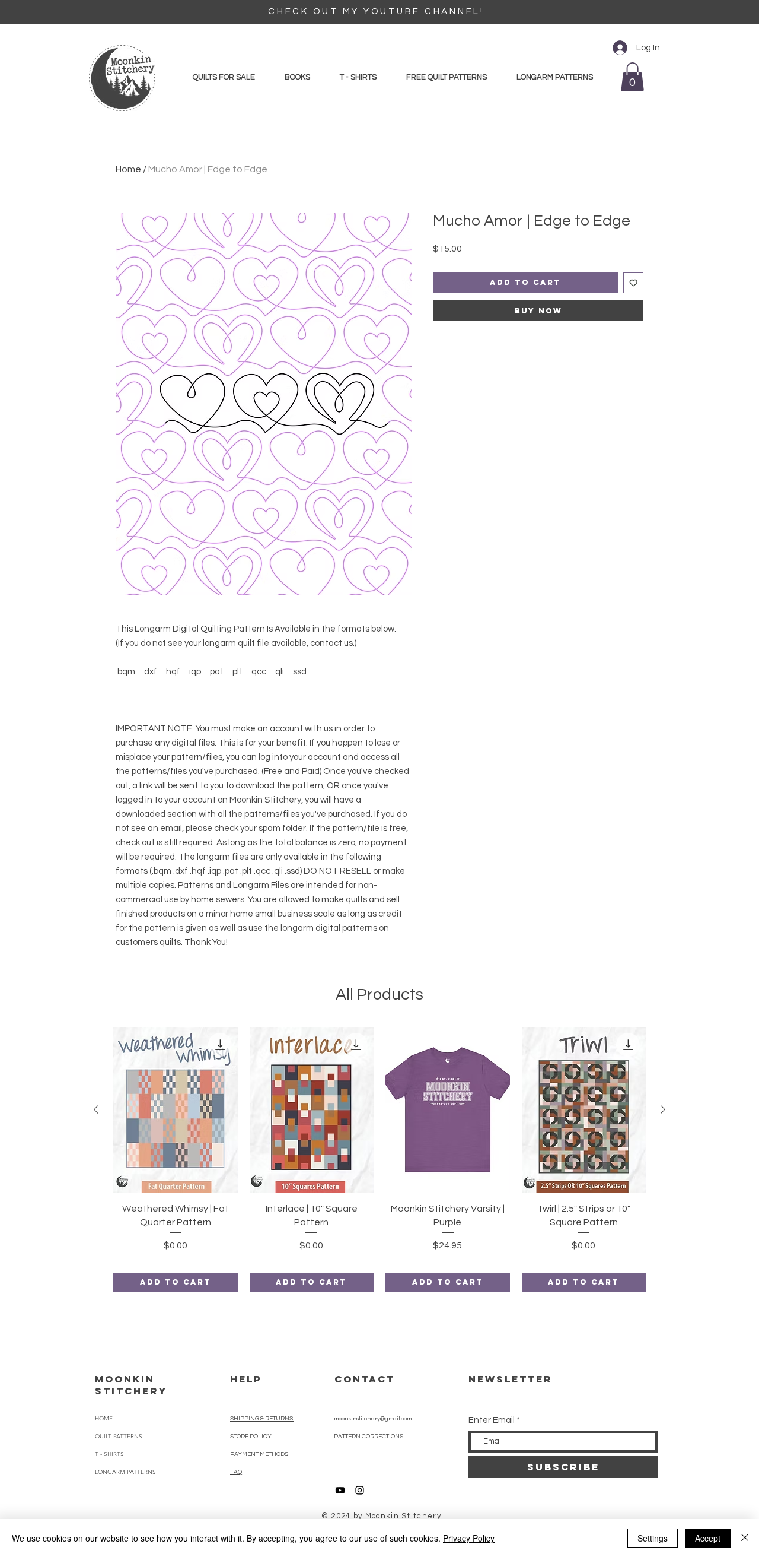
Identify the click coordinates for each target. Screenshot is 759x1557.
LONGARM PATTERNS (125, 1472)
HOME (104, 1418)
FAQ (236, 1472)
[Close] (745, 1538)
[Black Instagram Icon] (359, 1490)
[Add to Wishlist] (633, 282)
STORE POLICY (251, 1436)
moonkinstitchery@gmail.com (373, 1419)
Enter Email (491, 1420)
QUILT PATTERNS (118, 1436)
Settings (652, 1538)
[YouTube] (340, 1490)
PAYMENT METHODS (259, 1454)
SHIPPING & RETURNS (262, 1419)
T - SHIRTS (109, 1454)
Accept (707, 1538)
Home (128, 169)
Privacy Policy (469, 1538)
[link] (632, 76)
